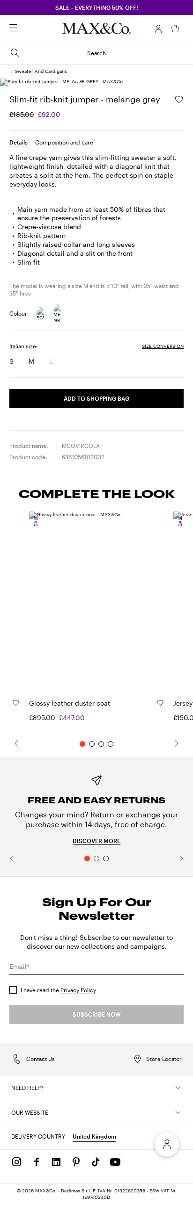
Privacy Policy (78, 990)
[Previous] (11, 743)
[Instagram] (16, 1162)
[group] (96, 808)
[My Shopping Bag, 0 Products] (175, 28)
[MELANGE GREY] (57, 313)
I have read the (58, 990)
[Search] (26, 28)
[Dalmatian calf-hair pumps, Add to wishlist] (16, 703)
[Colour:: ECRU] (40, 313)
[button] (158, 28)
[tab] (18, 142)
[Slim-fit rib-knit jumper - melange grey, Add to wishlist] (179, 99)
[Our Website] (178, 1112)
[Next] (181, 743)
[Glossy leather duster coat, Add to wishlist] (160, 703)
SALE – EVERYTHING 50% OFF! (96, 7)
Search (96, 53)
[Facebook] (36, 1162)
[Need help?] (178, 1087)
